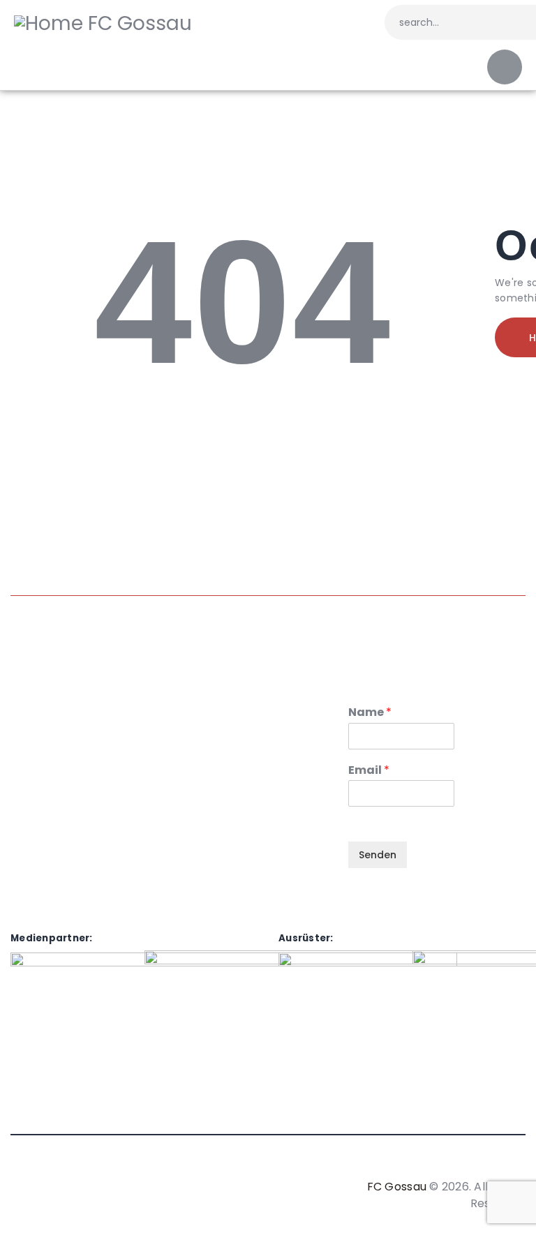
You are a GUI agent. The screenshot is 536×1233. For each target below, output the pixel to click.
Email (368, 770)
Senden (377, 855)
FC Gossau (396, 1187)
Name (370, 712)
